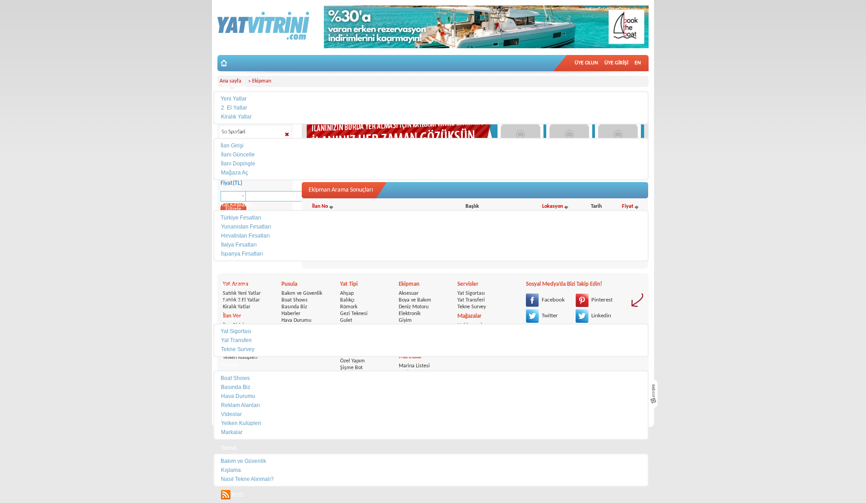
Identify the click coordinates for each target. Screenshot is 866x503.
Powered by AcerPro (653, 394)
